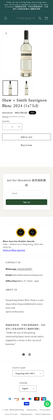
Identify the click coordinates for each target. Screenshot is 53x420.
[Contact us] (47, 403)
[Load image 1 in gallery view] (10, 88)
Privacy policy (45, 410)
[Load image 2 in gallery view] (26, 88)
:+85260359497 (24, 268)
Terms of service (11, 414)
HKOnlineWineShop (16, 410)
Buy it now (26, 145)
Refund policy (32, 410)
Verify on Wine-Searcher (14, 250)
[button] (6, 18)
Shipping (5, 116)
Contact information (43, 414)
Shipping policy (26, 414)
